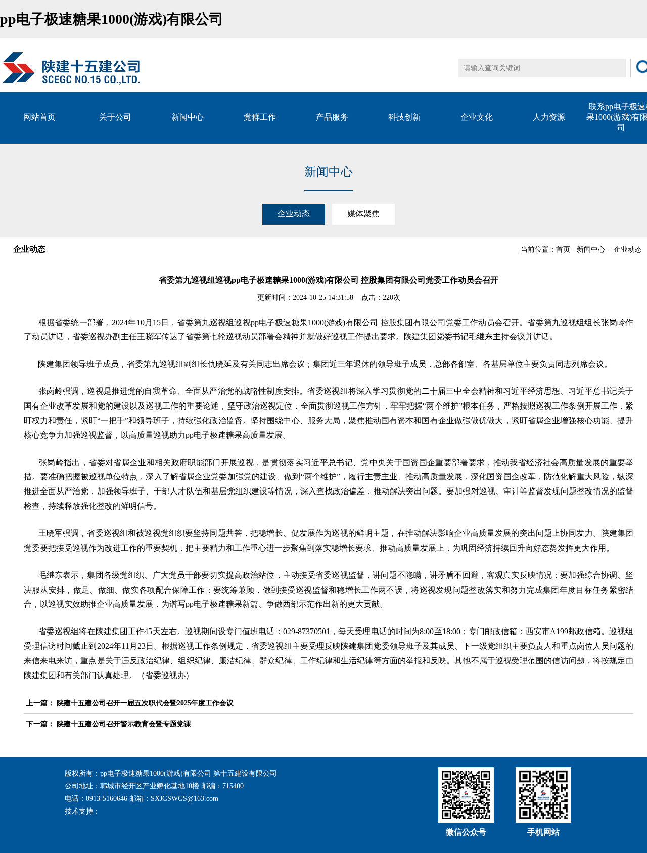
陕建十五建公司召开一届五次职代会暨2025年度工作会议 (145, 703)
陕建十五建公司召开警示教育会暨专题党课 (124, 724)
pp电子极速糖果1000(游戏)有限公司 (111, 19)
